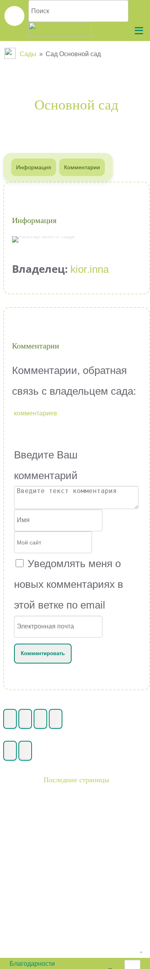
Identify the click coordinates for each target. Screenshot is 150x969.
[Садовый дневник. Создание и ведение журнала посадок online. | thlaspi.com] (14, 16)
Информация (33, 167)
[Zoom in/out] (55, 719)
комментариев (35, 413)
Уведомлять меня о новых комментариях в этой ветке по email (68, 584)
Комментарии (82, 167)
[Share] (25, 719)
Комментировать (43, 653)
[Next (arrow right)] (25, 751)
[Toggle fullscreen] (40, 719)
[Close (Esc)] (10, 719)
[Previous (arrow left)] (10, 751)
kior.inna (89, 269)
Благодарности (32, 963)
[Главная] (10, 54)
